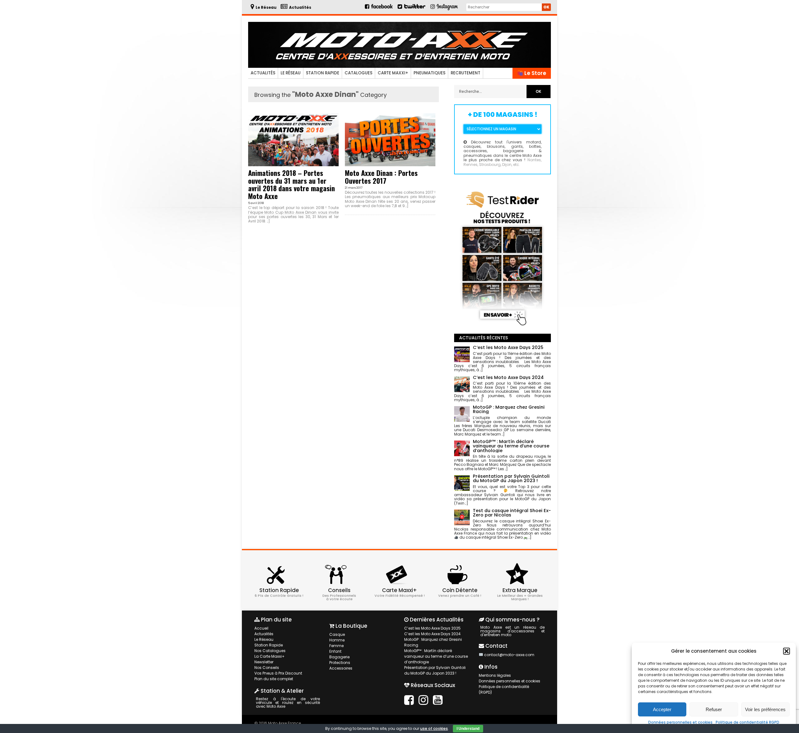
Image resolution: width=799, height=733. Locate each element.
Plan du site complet (273, 678)
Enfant (335, 651)
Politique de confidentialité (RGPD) (504, 689)
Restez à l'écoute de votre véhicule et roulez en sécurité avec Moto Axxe (288, 702)
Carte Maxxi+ (393, 73)
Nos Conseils (266, 667)
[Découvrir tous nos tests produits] (502, 326)
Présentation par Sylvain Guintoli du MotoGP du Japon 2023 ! (435, 670)
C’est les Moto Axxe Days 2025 (432, 628)
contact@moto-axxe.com (509, 654)
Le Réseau (291, 73)
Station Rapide (322, 73)
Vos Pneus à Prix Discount (278, 673)
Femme (336, 645)
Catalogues (358, 73)
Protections (339, 662)
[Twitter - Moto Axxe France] (414, 9)
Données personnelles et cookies (680, 722)
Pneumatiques (429, 73)
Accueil (261, 628)
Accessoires (340, 668)
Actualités (263, 73)
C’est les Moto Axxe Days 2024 (432, 633)
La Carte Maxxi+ (269, 656)
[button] (786, 651)
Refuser (714, 709)
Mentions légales (495, 675)
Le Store (534, 73)
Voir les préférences (765, 709)
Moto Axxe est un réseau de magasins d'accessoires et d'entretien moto (512, 631)
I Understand (468, 728)
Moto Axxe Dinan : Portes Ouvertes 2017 (381, 176)
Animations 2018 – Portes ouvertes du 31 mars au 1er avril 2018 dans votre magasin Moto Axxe (291, 184)
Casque (337, 634)
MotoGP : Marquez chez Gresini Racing (433, 642)
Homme (337, 640)
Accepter (662, 709)
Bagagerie (339, 657)
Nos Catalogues (270, 650)
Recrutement (465, 73)
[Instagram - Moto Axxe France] (447, 9)
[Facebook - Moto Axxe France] (379, 9)
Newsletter (263, 662)
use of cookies (434, 728)
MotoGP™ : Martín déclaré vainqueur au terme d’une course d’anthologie (436, 656)
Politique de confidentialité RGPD (747, 722)
